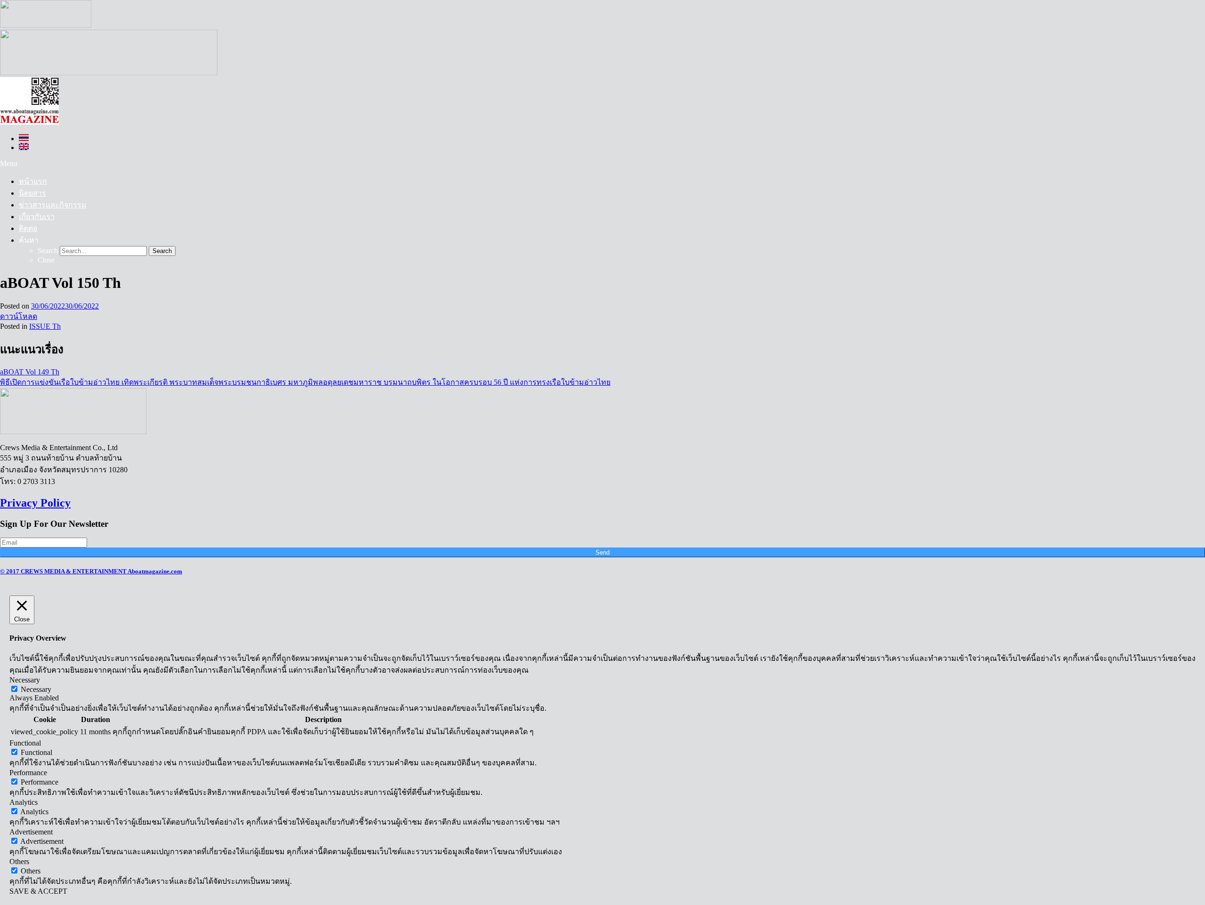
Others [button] (19, 861)
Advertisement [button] (31, 832)
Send (602, 552)
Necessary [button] (24, 680)
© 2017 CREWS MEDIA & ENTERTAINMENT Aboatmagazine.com (91, 571)
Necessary (36, 689)
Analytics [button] (23, 802)
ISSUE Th (45, 326)
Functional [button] (25, 743)
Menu (8, 163)
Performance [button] (28, 773)
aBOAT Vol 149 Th (29, 372)
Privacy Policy (35, 503)
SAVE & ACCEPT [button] (38, 891)
